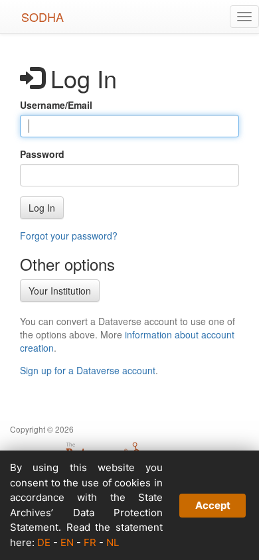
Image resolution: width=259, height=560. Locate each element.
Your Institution (60, 290)
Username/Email (56, 104)
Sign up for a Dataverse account (87, 370)
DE (43, 542)
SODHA (42, 16)
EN (67, 542)
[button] (42, 207)
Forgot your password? (69, 235)
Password (42, 154)
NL (112, 542)
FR (90, 542)
